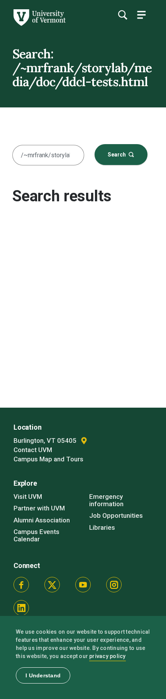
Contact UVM (33, 450)
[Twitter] (52, 584)
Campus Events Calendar (36, 535)
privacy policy (107, 656)
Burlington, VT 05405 (46, 440)
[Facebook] (21, 584)
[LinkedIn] (21, 608)
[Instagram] (114, 584)
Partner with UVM (39, 508)
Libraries (102, 527)
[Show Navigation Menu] (141, 14)
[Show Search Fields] (122, 14)
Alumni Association (42, 520)
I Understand (43, 675)
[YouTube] (83, 584)
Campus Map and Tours (48, 459)
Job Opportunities (116, 515)
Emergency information (106, 500)
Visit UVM (28, 496)
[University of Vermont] (39, 24)
